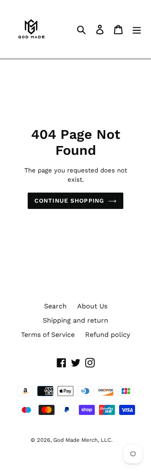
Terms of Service (48, 335)
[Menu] (137, 29)
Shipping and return (75, 320)
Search (55, 306)
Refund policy (107, 335)
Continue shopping (69, 200)
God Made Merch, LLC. (82, 440)
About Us (92, 306)
